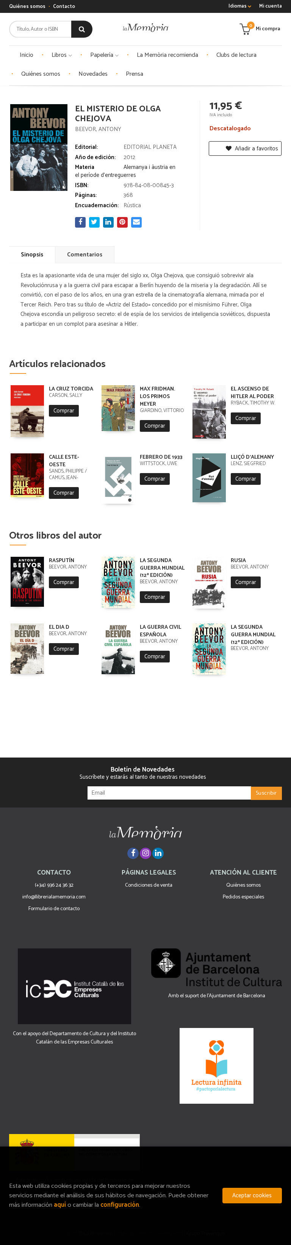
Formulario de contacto (54, 908)
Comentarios (84, 254)
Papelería (102, 55)
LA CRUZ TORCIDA (71, 389)
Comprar (63, 411)
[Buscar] (81, 29)
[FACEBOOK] (133, 853)
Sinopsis (32, 254)
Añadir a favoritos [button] (255, 148)
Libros (60, 55)
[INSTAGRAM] (145, 853)
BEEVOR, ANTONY (98, 129)
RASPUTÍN (61, 560)
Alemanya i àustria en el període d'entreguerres (125, 171)
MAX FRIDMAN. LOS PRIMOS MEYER (157, 397)
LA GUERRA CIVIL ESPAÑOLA (160, 631)
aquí (60, 1205)
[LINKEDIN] (158, 853)
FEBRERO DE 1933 (161, 457)
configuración (119, 1205)
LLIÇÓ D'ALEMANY (252, 457)
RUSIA (238, 560)
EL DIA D (59, 627)
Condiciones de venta (148, 885)
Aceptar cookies (252, 1195)
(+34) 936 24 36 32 (54, 885)
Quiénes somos (27, 7)
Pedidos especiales (243, 897)
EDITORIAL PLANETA (150, 147)
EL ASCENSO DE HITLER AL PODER (252, 393)
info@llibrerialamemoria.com (54, 897)
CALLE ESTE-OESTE (64, 461)
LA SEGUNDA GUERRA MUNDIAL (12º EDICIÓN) (162, 568)
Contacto (64, 7)
